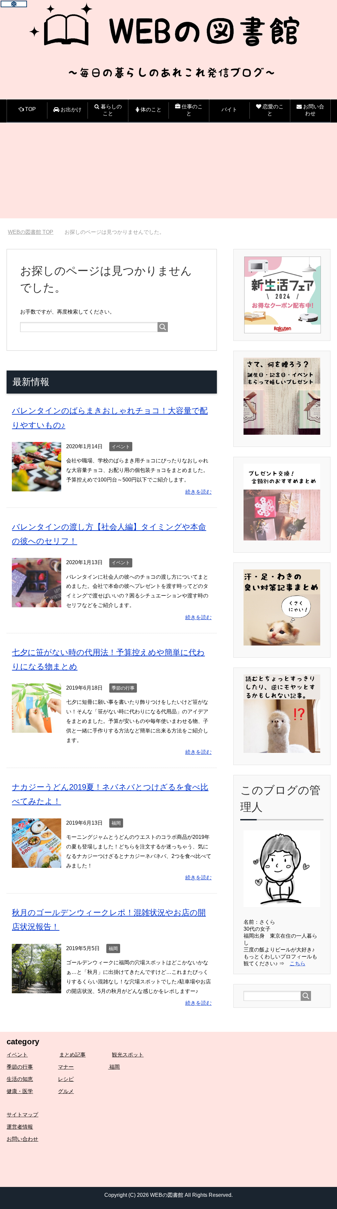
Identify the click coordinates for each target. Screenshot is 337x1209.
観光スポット (127, 1055)
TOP (34, 232)
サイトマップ (22, 1114)
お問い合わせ (22, 1139)
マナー (66, 1067)
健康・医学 (20, 1091)
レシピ (66, 1079)
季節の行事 (123, 688)
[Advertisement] (168, 172)
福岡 (116, 823)
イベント (121, 446)
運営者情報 (20, 1127)
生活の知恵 (20, 1079)
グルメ (66, 1091)
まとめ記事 (72, 1055)
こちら (297, 963)
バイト (229, 109)
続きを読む (198, 492)
